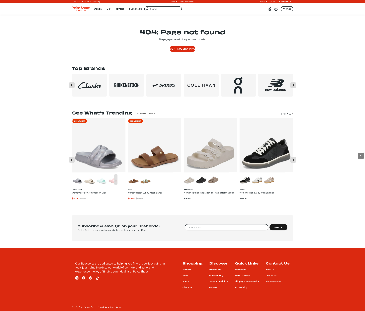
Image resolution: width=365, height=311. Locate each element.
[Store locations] (269, 8)
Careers (119, 307)
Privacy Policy (89, 307)
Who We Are (77, 307)
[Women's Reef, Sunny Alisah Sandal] (133, 178)
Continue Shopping (182, 48)
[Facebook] (84, 278)
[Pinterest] (90, 278)
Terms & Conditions (105, 307)
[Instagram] (77, 278)
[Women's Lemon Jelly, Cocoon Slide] (77, 178)
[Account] (276, 8)
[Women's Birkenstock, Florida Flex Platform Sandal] (189, 178)
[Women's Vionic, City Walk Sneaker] (245, 178)
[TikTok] (97, 278)
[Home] (81, 9)
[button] (72, 85)
